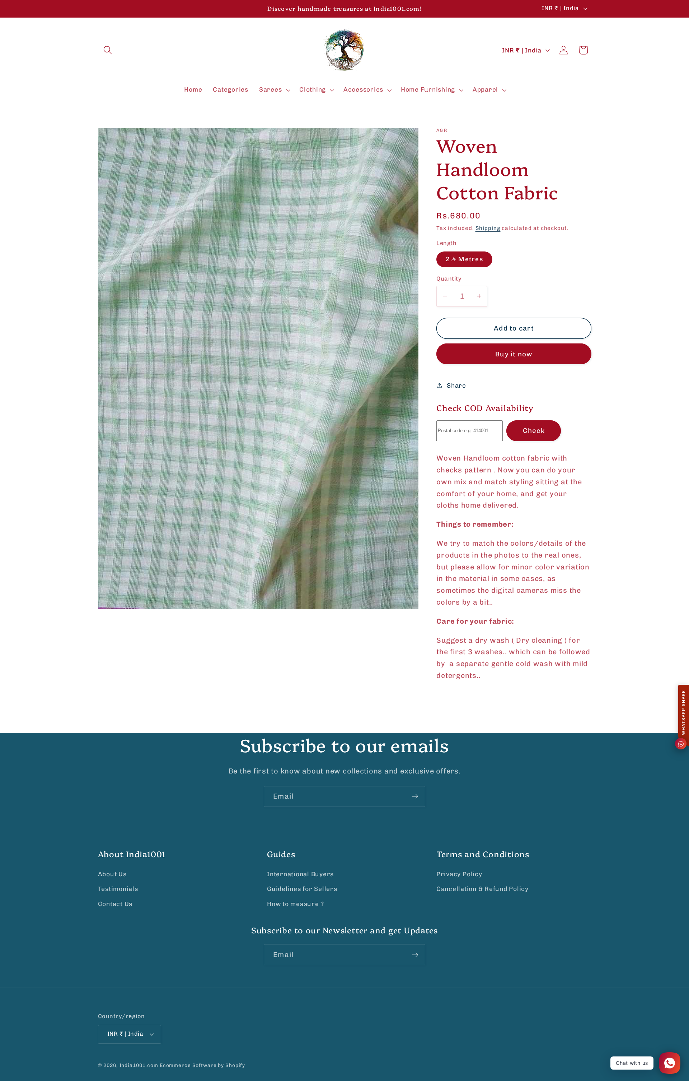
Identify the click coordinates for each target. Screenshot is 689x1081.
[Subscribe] (415, 796)
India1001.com (138, 1065)
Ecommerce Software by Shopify (202, 1065)
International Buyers (300, 874)
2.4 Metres (464, 259)
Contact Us (115, 903)
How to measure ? (295, 903)
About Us (112, 874)
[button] (108, 50)
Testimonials (118, 888)
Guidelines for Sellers (302, 888)
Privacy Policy (459, 874)
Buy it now (514, 354)
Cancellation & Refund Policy (482, 888)
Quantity (448, 278)
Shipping (488, 228)
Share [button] (456, 385)
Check (534, 430)
